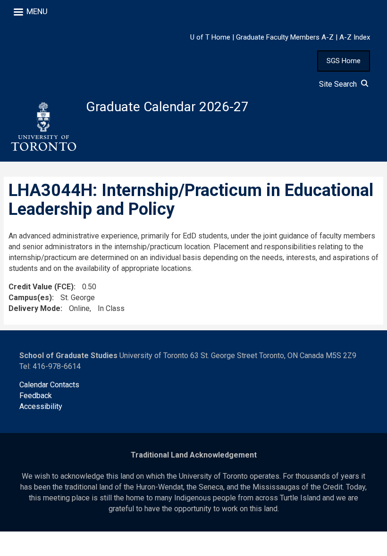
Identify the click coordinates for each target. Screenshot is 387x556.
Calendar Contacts (49, 384)
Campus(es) (30, 297)
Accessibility (40, 406)
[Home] (43, 127)
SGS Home (344, 61)
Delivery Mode (34, 308)
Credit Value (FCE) (41, 286)
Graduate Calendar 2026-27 (167, 106)
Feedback (35, 395)
